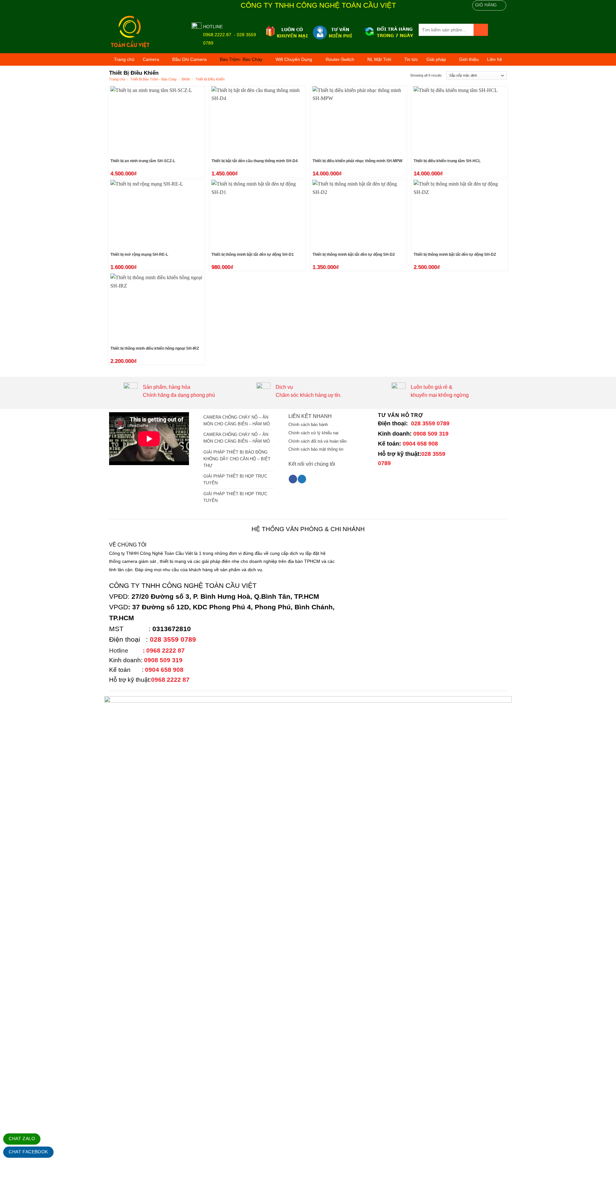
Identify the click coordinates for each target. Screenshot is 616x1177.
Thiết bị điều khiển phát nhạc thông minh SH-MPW (357, 161)
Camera (151, 59)
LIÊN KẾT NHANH (310, 416)
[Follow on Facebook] (293, 479)
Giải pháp (436, 59)
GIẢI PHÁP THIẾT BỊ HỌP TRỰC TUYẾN (235, 479)
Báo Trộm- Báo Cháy (241, 59)
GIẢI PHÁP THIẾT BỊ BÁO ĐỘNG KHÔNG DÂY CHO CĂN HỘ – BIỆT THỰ (236, 459)
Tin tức (411, 59)
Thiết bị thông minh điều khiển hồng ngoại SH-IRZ (154, 348)
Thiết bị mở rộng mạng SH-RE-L (139, 254)
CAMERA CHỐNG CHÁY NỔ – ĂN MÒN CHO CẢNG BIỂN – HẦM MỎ (236, 420)
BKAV (186, 79)
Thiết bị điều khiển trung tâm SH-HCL (447, 161)
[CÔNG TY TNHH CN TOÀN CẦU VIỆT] (145, 32)
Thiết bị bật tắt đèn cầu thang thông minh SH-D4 (254, 161)
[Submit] (481, 30)
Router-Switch (340, 59)
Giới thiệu (469, 59)
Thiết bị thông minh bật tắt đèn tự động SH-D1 (252, 254)
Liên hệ (494, 59)
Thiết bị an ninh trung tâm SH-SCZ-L (142, 161)
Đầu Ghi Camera (189, 59)
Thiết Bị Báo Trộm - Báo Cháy (153, 79)
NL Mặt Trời (379, 59)
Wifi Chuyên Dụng (294, 59)
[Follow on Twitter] (302, 479)
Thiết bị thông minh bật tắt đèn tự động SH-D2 (353, 254)
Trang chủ (124, 59)
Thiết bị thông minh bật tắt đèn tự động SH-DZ (455, 254)
